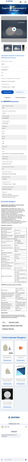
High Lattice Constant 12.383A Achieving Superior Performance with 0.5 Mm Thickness (20, 379)
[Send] (26, 459)
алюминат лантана (8, 329)
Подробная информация (7, 98)
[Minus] (26, 427)
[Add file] (2, 459)
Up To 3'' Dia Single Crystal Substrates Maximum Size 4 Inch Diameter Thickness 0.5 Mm (7, 403)
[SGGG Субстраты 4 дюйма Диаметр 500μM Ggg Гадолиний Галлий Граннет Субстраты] (7, 347)
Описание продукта (20, 97)
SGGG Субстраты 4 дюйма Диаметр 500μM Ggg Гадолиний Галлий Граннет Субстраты (7, 356)
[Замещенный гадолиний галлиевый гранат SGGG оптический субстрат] (14, 29)
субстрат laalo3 (14, 322)
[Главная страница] (14, 419)
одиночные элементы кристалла (12, 325)
